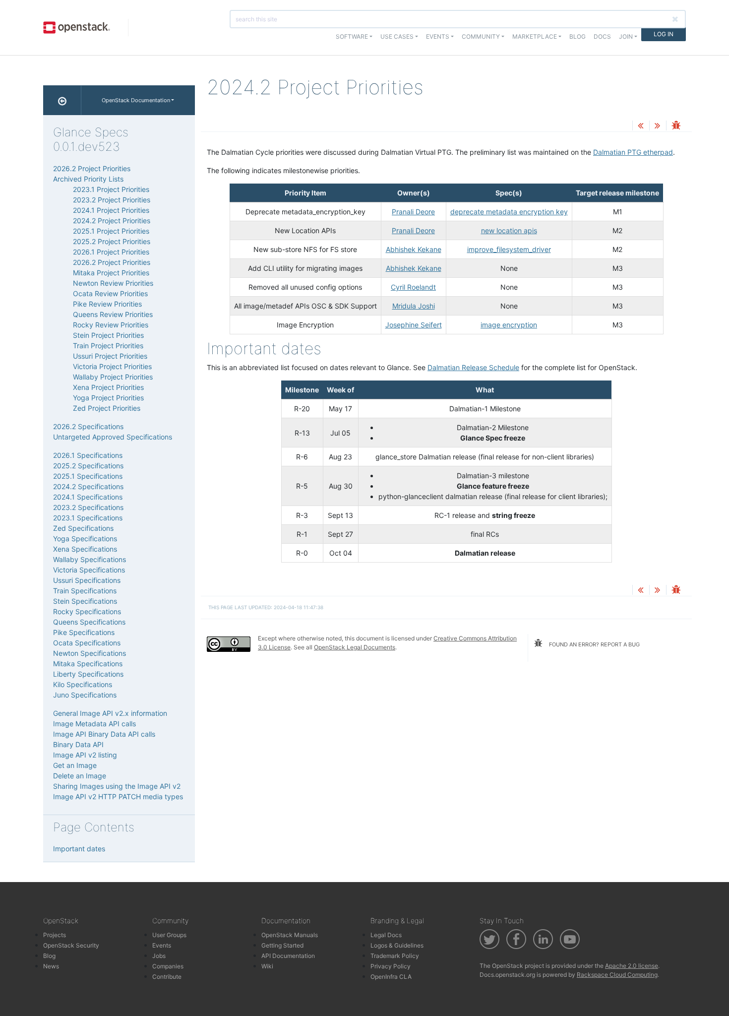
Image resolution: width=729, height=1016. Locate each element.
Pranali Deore (413, 211)
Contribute (167, 976)
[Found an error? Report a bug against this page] (676, 126)
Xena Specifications (85, 549)
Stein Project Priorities (108, 335)
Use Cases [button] (397, 36)
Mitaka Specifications (87, 663)
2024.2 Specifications (88, 486)
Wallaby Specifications (89, 559)
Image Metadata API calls (94, 723)
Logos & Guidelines (397, 945)
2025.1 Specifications (87, 476)
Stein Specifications (85, 601)
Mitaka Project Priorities (111, 272)
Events (161, 945)
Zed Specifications (83, 528)
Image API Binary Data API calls (104, 734)
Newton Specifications (89, 653)
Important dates (79, 848)
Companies (167, 966)
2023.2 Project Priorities (111, 199)
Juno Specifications (85, 695)
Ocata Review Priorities (110, 293)
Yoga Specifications (85, 538)
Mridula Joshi (413, 306)
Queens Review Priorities (113, 314)
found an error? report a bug (593, 644)
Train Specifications (85, 590)
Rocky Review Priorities (110, 324)
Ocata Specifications (87, 642)
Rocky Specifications (87, 611)
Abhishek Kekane (413, 249)
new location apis (509, 230)
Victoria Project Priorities (112, 366)
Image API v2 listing (85, 755)
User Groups (169, 935)
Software (352, 36)
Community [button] (481, 36)
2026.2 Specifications (88, 426)
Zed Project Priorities (106, 408)
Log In (663, 34)
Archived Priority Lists (88, 179)
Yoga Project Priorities (108, 397)
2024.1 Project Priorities (111, 210)
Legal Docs (386, 935)
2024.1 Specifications (87, 497)
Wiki (267, 966)
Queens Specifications (89, 622)
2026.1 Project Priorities (111, 252)
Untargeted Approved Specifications (112, 437)
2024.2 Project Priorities (111, 220)
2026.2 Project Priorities (91, 168)
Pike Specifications (84, 632)
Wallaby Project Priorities (113, 377)
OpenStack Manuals (289, 935)
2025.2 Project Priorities (111, 241)
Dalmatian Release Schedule (473, 367)
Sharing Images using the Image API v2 (117, 786)
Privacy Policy (390, 966)
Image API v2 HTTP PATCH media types (118, 796)
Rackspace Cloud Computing (617, 974)
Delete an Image (79, 775)
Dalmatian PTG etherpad (633, 152)
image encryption (509, 324)
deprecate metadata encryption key (509, 211)
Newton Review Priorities (113, 283)
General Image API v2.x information (110, 713)
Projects (54, 935)
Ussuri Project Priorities (110, 356)
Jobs (159, 955)
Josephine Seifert (413, 324)
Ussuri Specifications (87, 580)
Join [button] (626, 36)
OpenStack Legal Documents (354, 647)
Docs (602, 36)
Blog (577, 36)
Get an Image (75, 765)
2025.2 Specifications (88, 465)
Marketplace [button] (534, 36)
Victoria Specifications (89, 570)
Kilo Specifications (82, 684)
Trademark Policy (394, 955)
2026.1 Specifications (87, 455)
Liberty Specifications (88, 674)
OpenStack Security (71, 945)
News (51, 966)
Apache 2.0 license (631, 965)
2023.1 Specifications (87, 517)
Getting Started (282, 945)
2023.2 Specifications (88, 507)
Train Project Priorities (108, 345)
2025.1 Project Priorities (111, 231)
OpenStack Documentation (136, 100)
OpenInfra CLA (391, 976)
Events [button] (437, 36)
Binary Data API (78, 744)
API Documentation (288, 955)
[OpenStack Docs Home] (62, 100)
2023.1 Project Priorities (111, 189)
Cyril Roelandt (413, 287)
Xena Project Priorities (108, 387)
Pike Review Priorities (107, 304)
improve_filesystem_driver (509, 249)
